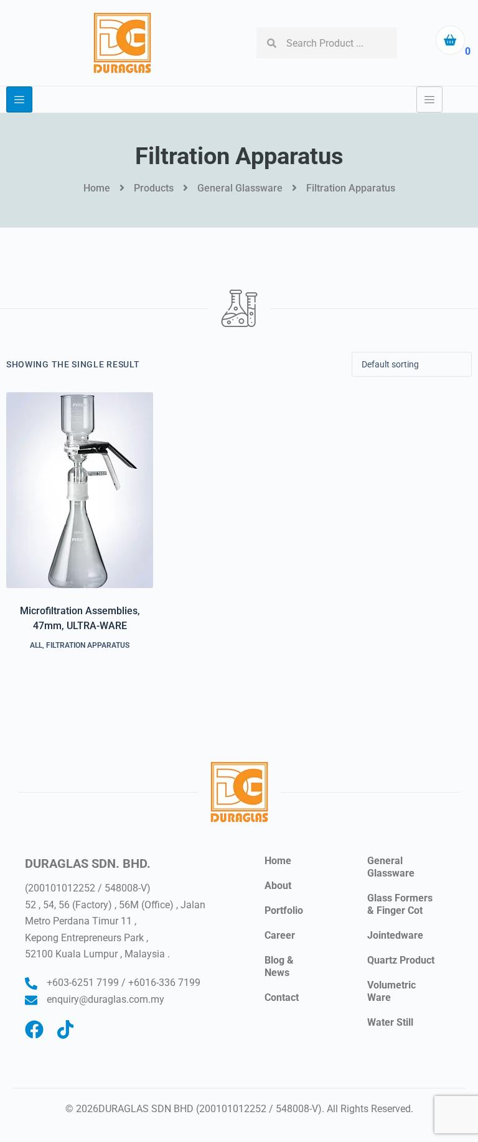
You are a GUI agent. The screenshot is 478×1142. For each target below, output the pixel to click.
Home (278, 861)
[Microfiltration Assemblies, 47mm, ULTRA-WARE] (79, 490)
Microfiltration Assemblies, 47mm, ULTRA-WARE (80, 618)
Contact (282, 997)
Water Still (390, 1022)
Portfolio (284, 910)
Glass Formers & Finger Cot (400, 904)
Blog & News (279, 966)
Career (280, 935)
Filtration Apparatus (87, 645)
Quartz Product (400, 960)
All (36, 645)
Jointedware (395, 935)
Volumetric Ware (391, 991)
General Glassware (391, 867)
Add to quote (79, 693)
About (278, 885)
